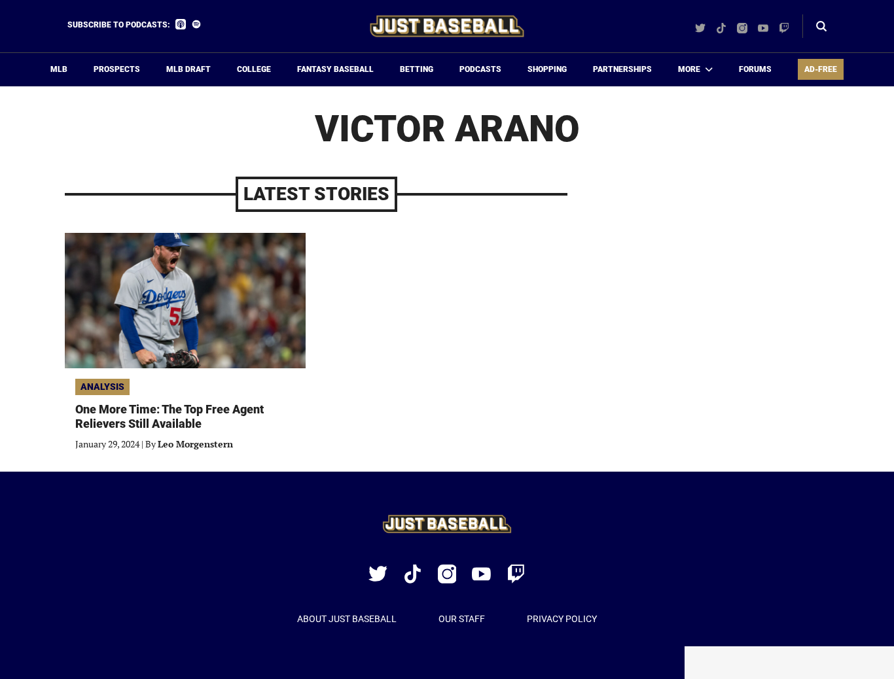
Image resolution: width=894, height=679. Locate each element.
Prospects (117, 69)
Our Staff (461, 619)
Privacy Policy (562, 619)
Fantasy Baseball (335, 69)
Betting (416, 69)
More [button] (689, 69)
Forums (755, 69)
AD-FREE (820, 69)
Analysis (102, 386)
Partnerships (622, 69)
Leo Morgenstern (195, 444)
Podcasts (480, 69)
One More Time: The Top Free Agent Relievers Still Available (169, 416)
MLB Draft (188, 69)
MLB (58, 69)
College (254, 69)
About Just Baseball (347, 619)
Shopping (547, 69)
